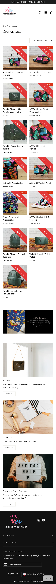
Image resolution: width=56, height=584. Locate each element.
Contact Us (9, 447)
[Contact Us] (28, 417)
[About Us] (28, 360)
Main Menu (9, 535)
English (11, 574)
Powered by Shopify (37, 581)
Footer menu (10, 543)
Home (5, 26)
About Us (9, 394)
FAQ (9, 504)
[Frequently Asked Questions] (28, 471)
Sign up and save (12, 551)
